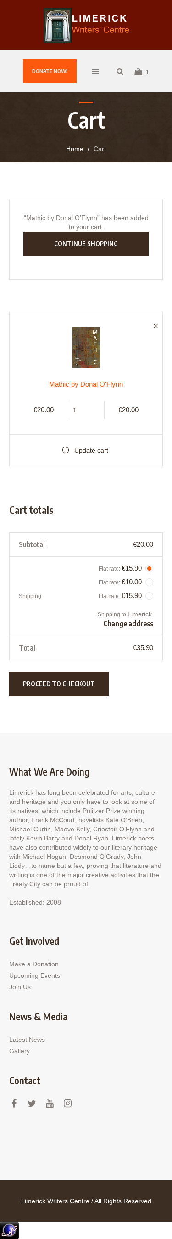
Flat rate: (120, 568)
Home (74, 148)
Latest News (27, 1039)
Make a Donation (34, 964)
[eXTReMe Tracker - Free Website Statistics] (9, 1230)
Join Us (20, 987)
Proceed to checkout (59, 684)
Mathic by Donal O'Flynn (86, 384)
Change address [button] (128, 623)
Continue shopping (86, 244)
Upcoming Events (34, 975)
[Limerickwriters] (86, 25)
